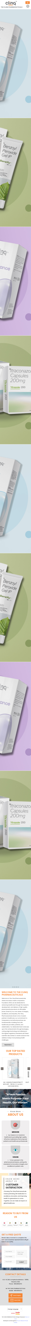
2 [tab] (14, 987)
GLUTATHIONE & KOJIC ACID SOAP (13, 1082)
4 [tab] (18, 987)
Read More (7, 1045)
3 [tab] (16, 987)
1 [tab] (12, 987)
